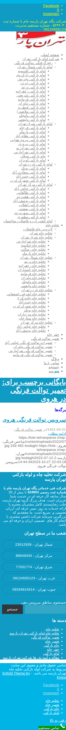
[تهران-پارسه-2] (40, 47)
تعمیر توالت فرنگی (28, 429)
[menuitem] (30, 55)
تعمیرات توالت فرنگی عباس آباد (28, 342)
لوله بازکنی (51, 653)
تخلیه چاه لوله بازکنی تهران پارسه (34, 633)
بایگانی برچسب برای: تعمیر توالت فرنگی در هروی (34, 390)
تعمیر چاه (52, 641)
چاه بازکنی (51, 645)
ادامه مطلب (57, 433)
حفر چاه (53, 649)
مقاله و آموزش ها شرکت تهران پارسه (31, 657)
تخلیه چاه (52, 629)
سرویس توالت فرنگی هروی (34, 420)
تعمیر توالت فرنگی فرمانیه (32, 355)
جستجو (12, 609)
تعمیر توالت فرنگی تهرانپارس (30, 351)
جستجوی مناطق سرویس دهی (43, 602)
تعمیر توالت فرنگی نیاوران (32, 347)
